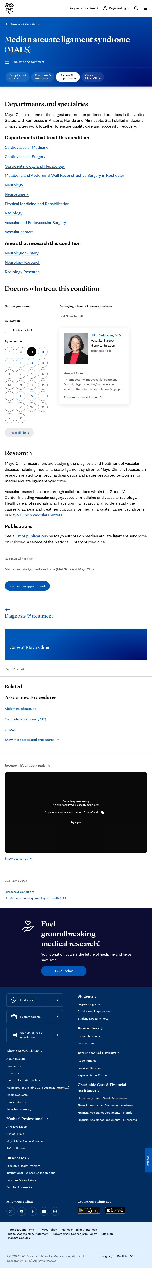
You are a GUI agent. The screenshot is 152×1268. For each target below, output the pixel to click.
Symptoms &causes (18, 76)
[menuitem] (17, 77)
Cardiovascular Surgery (25, 156)
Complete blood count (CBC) (25, 719)
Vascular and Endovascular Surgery (35, 222)
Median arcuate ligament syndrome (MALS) (38, 898)
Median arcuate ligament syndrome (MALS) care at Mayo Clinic (50, 569)
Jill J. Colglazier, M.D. (106, 335)
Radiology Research (22, 271)
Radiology (13, 212)
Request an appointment (27, 586)
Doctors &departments (68, 76)
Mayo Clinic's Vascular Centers (35, 514)
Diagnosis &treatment (43, 76)
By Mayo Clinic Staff (19, 558)
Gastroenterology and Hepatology (35, 166)
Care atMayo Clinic (93, 76)
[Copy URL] (102, 812)
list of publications (31, 535)
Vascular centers (19, 231)
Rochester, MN (22, 330)
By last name (13, 341)
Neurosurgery (17, 194)
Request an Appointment (27, 61)
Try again (76, 822)
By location (12, 321)
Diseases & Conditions (25, 24)
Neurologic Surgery (22, 252)
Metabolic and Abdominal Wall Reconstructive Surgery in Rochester (64, 175)
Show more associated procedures (29, 739)
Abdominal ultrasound (20, 708)
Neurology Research (22, 262)
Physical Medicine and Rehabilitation (37, 203)
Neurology (14, 184)
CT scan (10, 730)
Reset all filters (19, 432)
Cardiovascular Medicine (26, 147)
